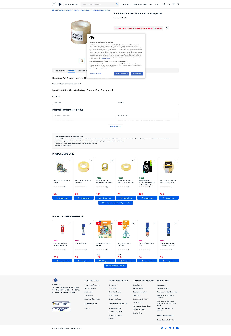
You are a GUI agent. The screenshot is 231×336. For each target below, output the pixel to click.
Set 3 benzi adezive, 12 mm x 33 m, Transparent (125, 181)
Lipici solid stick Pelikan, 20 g (146, 244)
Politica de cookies (139, 309)
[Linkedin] (170, 328)
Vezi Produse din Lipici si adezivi (115, 265)
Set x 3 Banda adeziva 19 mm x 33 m (83, 181)
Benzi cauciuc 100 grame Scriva (62, 181)
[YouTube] (177, 328)
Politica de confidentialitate (142, 306)
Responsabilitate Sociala (92, 299)
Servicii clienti (137, 285)
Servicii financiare (138, 288)
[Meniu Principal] (54, 4)
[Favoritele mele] (173, 4)
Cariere (87, 308)
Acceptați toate (136, 73)
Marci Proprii (89, 292)
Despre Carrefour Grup (92, 285)
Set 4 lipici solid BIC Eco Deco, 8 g (103, 244)
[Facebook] (173, 328)
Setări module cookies (95, 73)
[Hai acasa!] (53, 10)
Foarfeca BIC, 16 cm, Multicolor (124, 244)
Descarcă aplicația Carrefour (166, 320)
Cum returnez (113, 295)
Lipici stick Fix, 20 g (81, 243)
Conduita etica (137, 302)
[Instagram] (162, 328)
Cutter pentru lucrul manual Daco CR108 (60, 244)
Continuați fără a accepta (121, 73)
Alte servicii (136, 295)
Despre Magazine (90, 288)
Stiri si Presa (89, 295)
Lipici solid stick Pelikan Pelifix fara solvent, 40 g (168, 244)
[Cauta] (117, 4)
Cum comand (113, 285)
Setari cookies (137, 313)
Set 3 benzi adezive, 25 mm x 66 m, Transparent (104, 181)
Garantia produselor (115, 299)
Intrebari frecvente (163, 288)
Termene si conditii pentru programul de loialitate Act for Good (167, 303)
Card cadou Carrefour (140, 292)
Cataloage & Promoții (116, 311)
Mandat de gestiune (115, 315)
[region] (116, 56)
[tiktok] (166, 328)
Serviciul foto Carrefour (140, 299)
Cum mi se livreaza (115, 292)
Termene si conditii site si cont (167, 292)
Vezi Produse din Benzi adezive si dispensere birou (115, 203)
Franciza (111, 318)
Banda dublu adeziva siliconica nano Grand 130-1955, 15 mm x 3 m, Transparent (147, 183)
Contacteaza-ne (162, 285)
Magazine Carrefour (115, 308)
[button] (178, 4)
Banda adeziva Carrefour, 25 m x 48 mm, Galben (168, 181)
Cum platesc (113, 288)
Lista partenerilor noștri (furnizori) (98, 68)
